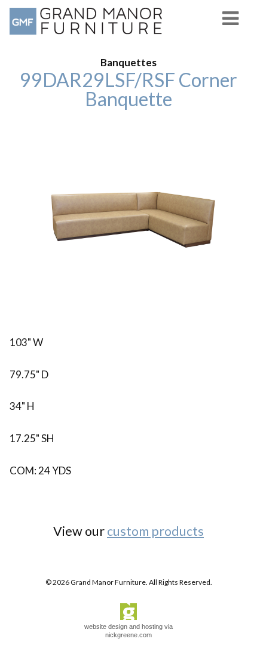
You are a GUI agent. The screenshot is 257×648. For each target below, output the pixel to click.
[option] (128, 221)
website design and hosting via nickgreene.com (128, 630)
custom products (155, 531)
